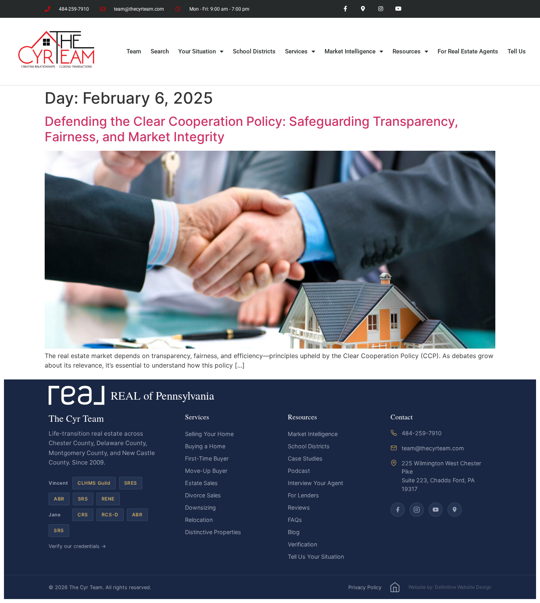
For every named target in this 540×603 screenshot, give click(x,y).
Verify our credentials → (77, 546)
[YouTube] (436, 509)
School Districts (254, 51)
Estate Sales (201, 483)
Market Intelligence (350, 51)
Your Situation (197, 51)
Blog (294, 532)
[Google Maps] (454, 509)
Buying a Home (205, 446)
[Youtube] (398, 9)
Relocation (199, 519)
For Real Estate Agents (468, 51)
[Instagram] (380, 9)
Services (296, 51)
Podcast (299, 470)
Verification (302, 544)
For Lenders (303, 495)
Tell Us (517, 51)
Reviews (299, 507)
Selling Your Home (209, 433)
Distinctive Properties (213, 532)
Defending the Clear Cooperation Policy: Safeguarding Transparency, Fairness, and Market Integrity (251, 129)
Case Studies (305, 458)
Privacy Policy (364, 587)
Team (134, 51)
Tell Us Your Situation (316, 556)
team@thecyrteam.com (433, 448)
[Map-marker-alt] (363, 9)
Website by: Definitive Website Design (449, 587)
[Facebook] (398, 509)
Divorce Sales (203, 495)
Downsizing (200, 507)
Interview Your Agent (315, 483)
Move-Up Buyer (206, 470)
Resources (407, 51)
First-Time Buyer (206, 458)
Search (160, 51)
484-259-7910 (422, 433)
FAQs (295, 519)
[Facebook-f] (345, 9)
